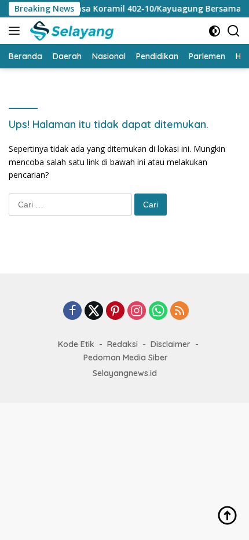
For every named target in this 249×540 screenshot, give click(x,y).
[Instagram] (136, 311)
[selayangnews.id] (70, 31)
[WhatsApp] (158, 311)
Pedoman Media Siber (125, 357)
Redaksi (122, 344)
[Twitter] (94, 311)
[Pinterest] (115, 311)
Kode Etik (76, 344)
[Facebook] (72, 311)
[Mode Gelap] (214, 31)
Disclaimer (171, 344)
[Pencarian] (233, 31)
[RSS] (179, 311)
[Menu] (16, 31)
